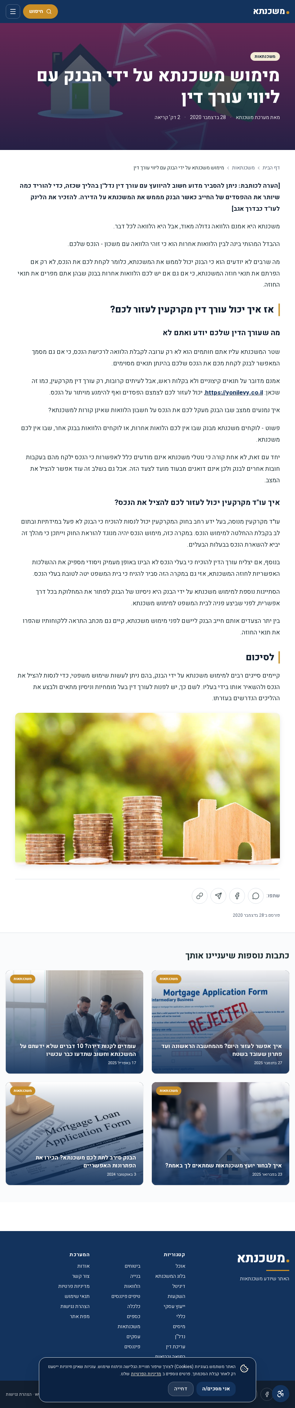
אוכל (180, 1266)
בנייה (135, 1276)
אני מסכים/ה (216, 1389)
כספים (133, 1316)
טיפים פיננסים (126, 1296)
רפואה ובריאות (170, 1357)
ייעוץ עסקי (174, 1306)
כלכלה (133, 1306)
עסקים (133, 1336)
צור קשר (81, 1276)
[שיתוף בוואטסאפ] (256, 896)
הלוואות (132, 1286)
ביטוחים (132, 1266)
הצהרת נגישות (75, 1306)
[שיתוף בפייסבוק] (237, 896)
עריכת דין (175, 1346)
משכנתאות (265, 56)
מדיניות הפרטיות (146, 1374)
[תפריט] (13, 11)
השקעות (176, 1296)
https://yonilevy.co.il (234, 392)
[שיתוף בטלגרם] (218, 896)
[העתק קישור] (200, 896)
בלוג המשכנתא (170, 1276)
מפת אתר (80, 1316)
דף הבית (271, 168)
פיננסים (132, 1346)
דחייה (180, 1389)
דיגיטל (178, 1286)
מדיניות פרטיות (74, 1286)
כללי (180, 1316)
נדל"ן (180, 1336)
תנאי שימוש (77, 1296)
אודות (83, 1266)
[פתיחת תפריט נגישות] (280, 1393)
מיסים (179, 1326)
